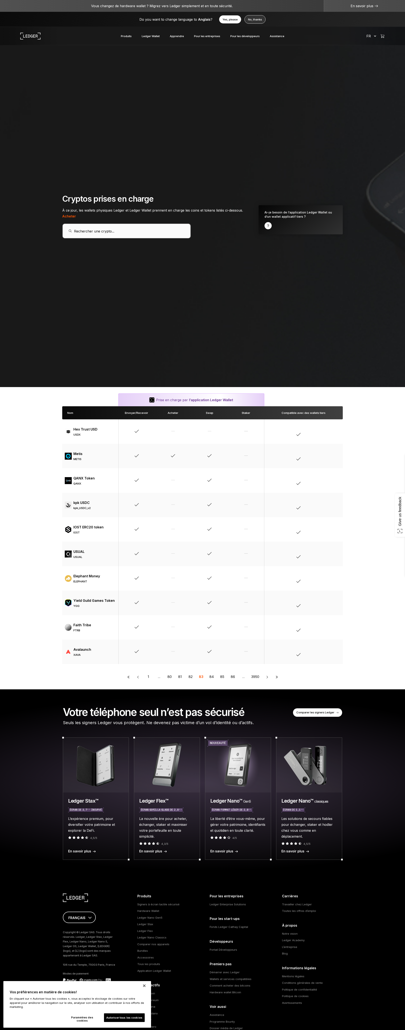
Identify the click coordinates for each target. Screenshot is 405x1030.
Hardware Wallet (148, 911)
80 (169, 677)
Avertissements (292, 1002)
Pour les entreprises (207, 36)
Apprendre (177, 36)
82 (191, 677)
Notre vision (290, 933)
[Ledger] (30, 36)
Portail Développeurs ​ (224, 949)
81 (180, 677)
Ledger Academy (293, 940)
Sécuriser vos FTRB (313, 627)
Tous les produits (148, 964)
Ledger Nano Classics (151, 937)
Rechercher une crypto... (94, 231)
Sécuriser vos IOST (313, 529)
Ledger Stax (145, 924)
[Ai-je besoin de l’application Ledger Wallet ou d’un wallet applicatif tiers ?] (301, 219)
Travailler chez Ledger (297, 904)
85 (222, 677)
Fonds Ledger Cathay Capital (229, 927)
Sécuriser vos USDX (313, 432)
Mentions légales (293, 976)
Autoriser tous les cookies (124, 1017)
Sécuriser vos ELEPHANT (313, 578)
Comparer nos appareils (153, 944)
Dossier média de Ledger (226, 1028)
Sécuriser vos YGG (313, 603)
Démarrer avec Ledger (225, 972)
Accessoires (145, 957)
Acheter (69, 216)
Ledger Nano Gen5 (149, 917)
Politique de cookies (295, 996)
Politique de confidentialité (299, 989)
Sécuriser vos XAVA (313, 652)
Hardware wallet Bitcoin (225, 992)
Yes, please (230, 19)
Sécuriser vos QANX (313, 480)
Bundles (142, 950)
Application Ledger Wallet (154, 970)
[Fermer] (144, 985)
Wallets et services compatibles (230, 979)
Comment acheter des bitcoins (230, 985)
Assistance (277, 36)
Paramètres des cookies (82, 1019)
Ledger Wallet (151, 36)
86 (233, 677)
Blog (285, 953)
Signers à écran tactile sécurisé (158, 904)
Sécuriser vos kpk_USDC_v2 (313, 505)
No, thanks (255, 19)
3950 (255, 677)
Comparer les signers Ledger (315, 712)
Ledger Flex (145, 931)
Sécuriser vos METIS (313, 456)
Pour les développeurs (245, 36)
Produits (126, 36)
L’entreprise (289, 947)
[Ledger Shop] (382, 36)
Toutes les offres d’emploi (299, 911)
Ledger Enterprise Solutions (228, 904)
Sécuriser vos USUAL (313, 554)
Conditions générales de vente (302, 982)
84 (211, 677)
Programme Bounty (222, 1021)
